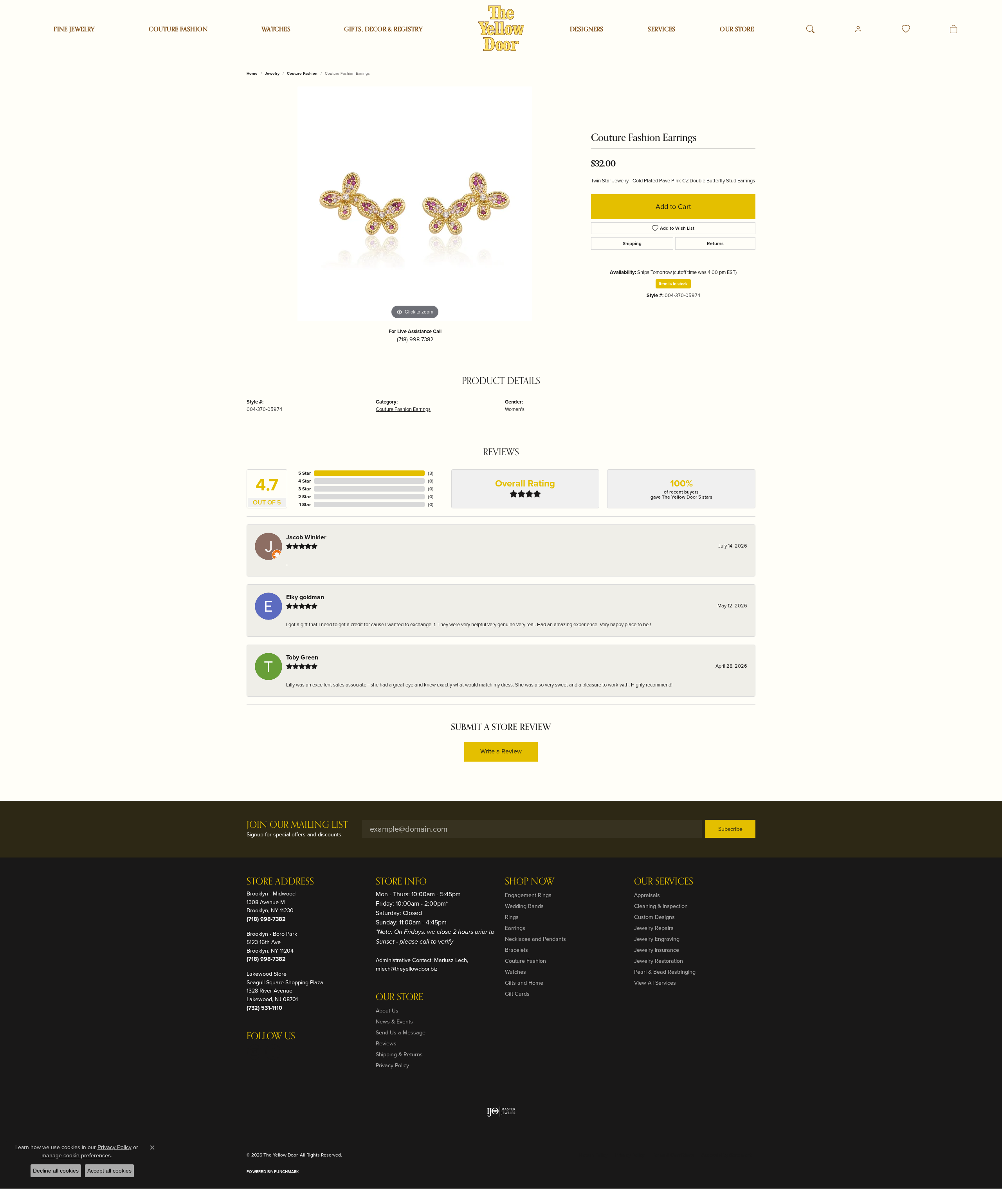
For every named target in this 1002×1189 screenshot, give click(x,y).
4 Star (304, 481)
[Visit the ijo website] (501, 1111)
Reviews (386, 1043)
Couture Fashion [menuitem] (525, 961)
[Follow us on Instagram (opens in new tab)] (254, 1052)
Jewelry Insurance (656, 950)
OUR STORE (737, 29)
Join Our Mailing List (297, 825)
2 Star (304, 496)
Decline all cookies (56, 1170)
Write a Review (501, 751)
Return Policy (593, 1154)
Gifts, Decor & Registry (383, 29)
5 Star (304, 473)
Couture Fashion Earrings (403, 409)
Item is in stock (673, 284)
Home (252, 73)
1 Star (305, 504)
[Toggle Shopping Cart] (954, 29)
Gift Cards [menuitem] (517, 993)
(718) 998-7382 (415, 339)
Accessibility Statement (726, 1154)
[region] (414, 203)
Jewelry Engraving (656, 939)
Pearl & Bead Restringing (665, 971)
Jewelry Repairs (654, 928)
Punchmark (286, 1172)
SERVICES (662, 29)
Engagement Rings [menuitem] (528, 895)
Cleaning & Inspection (661, 906)
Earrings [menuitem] (515, 928)
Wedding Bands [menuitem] (524, 906)
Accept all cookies (109, 1170)
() (431, 473)
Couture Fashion (178, 29)
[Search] (810, 29)
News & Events (394, 1021)
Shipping (632, 243)
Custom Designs (654, 917)
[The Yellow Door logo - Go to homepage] (501, 28)
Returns (715, 243)
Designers (587, 29)
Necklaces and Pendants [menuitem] (535, 939)
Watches (275, 29)
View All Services (655, 982)
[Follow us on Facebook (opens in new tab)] (273, 1052)
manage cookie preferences (76, 1155)
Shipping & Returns (399, 1054)
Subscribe (730, 829)
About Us (387, 1010)
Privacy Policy (392, 1065)
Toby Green (302, 657)
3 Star (304, 488)
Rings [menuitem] (512, 917)
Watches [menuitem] (515, 971)
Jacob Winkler (306, 537)
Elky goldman (305, 597)
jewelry (272, 73)
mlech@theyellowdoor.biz (407, 968)
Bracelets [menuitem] (516, 950)
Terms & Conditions (673, 1154)
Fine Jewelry (74, 29)
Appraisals (647, 895)
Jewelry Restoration (658, 961)
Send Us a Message (400, 1032)
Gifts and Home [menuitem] (524, 982)
